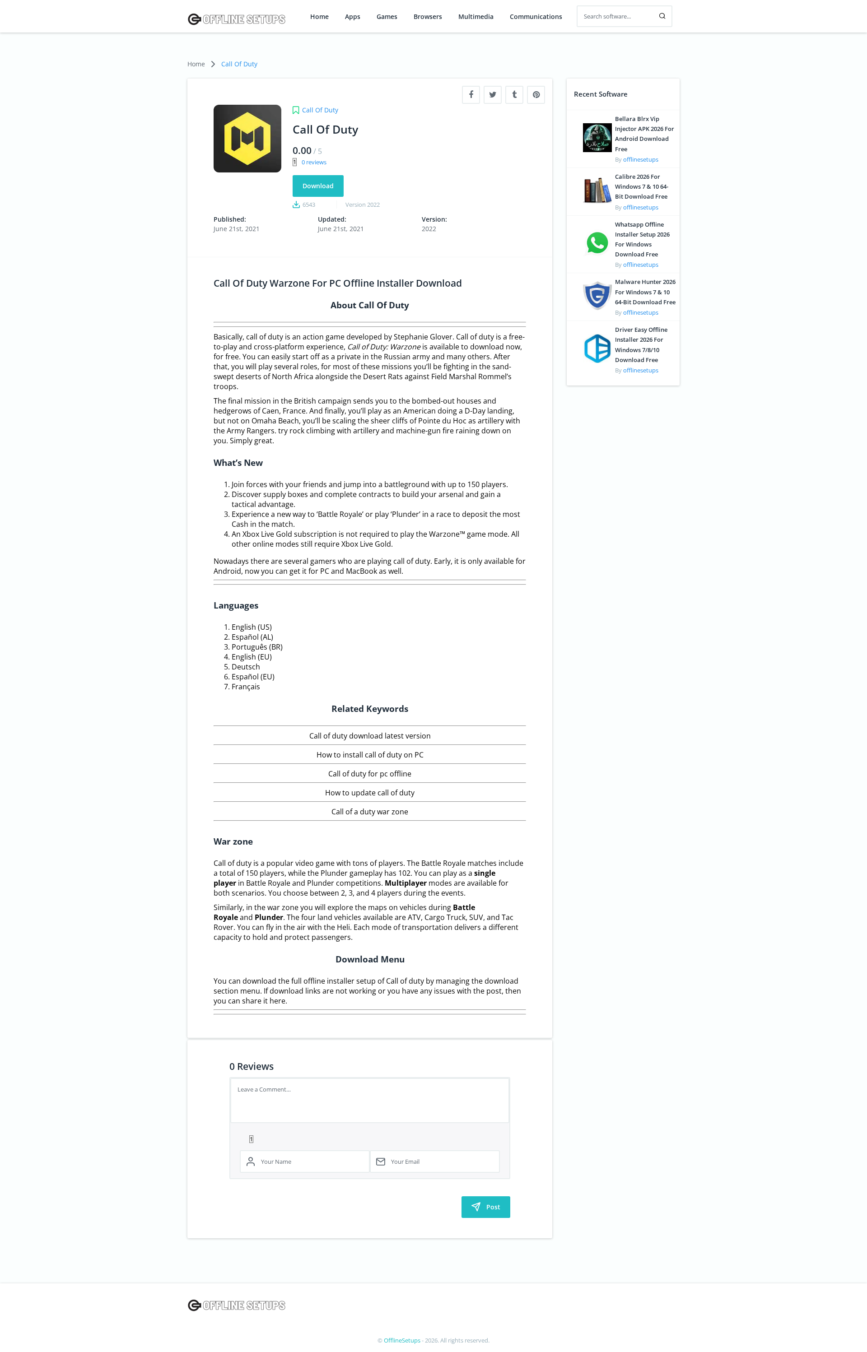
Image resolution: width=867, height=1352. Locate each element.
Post (493, 1207)
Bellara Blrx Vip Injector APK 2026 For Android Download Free (644, 134)
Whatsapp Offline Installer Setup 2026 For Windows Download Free (642, 239)
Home (319, 17)
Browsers (428, 17)
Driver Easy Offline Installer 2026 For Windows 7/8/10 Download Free (641, 344)
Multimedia (476, 17)
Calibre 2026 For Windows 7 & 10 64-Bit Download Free (641, 186)
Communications (536, 17)
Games (387, 17)
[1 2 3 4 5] (369, 1138)
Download (318, 185)
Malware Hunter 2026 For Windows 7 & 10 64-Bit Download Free (645, 292)
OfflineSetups (402, 1340)
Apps (352, 17)
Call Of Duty (239, 64)
